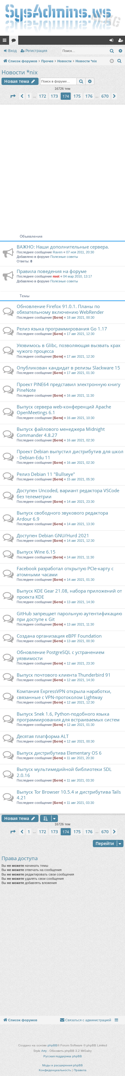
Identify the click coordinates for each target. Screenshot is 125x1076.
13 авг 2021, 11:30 (80, 624)
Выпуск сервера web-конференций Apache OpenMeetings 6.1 (64, 409)
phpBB (52, 1045)
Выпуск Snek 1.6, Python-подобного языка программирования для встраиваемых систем (68, 717)
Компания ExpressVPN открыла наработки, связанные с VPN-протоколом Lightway (64, 694)
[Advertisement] (62, 167)
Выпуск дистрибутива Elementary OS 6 (59, 753)
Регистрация (36, 51)
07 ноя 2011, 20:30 (80, 252)
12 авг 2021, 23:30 (80, 663)
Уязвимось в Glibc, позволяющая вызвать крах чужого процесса (68, 348)
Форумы (15, 41)
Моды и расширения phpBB (62, 1065)
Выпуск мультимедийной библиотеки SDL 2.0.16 (64, 772)
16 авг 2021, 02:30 (80, 440)
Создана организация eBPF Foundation (59, 636)
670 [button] (105, 96)
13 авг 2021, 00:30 (80, 641)
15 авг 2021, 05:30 (80, 479)
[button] (12, 96)
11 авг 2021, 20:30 (80, 758)
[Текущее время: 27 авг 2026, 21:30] (112, 61)
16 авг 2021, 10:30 (80, 418)
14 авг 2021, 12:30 (80, 540)
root (56, 276)
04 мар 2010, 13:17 (77, 276)
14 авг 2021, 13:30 (80, 524)
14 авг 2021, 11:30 (80, 557)
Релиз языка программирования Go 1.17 (62, 329)
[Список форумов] (62, 18)
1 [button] (29, 96)
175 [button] (77, 96)
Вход (12, 51)
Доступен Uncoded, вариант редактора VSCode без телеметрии (68, 493)
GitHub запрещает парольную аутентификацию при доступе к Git (69, 616)
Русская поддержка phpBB (62, 1056)
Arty (44, 1050)
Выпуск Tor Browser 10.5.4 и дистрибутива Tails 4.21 (69, 795)
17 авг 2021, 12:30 (80, 334)
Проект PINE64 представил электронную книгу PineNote (68, 387)
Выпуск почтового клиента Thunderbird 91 (64, 675)
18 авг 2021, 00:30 (80, 317)
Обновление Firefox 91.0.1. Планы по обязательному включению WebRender (60, 309)
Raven (57, 252)
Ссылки (5, 41)
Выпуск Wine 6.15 (36, 552)
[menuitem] (119, 61)
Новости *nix (20, 72)
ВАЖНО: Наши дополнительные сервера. (63, 247)
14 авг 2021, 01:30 (80, 579)
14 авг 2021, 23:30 (80, 501)
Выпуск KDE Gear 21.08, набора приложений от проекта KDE (69, 594)
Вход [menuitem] (113, 41)
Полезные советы (64, 256)
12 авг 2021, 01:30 (80, 725)
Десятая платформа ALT (43, 736)
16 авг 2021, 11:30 (80, 395)
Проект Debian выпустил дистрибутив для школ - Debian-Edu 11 (70, 454)
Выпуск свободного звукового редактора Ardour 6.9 (62, 516)
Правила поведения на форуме (51, 271)
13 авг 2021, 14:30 (80, 602)
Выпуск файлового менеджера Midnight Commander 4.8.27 (61, 432)
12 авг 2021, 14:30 (80, 680)
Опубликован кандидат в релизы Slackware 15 (68, 368)
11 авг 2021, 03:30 (80, 780)
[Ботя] (58, 317)
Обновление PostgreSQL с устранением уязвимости (60, 655)
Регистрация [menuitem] (121, 41)
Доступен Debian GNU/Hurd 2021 (53, 535)
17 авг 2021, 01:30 (80, 373)
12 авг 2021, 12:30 (80, 702)
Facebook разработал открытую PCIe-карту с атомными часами (65, 571)
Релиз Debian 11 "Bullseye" (46, 474)
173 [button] (54, 96)
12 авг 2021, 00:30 (80, 741)
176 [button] (89, 96)
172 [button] (42, 96)
